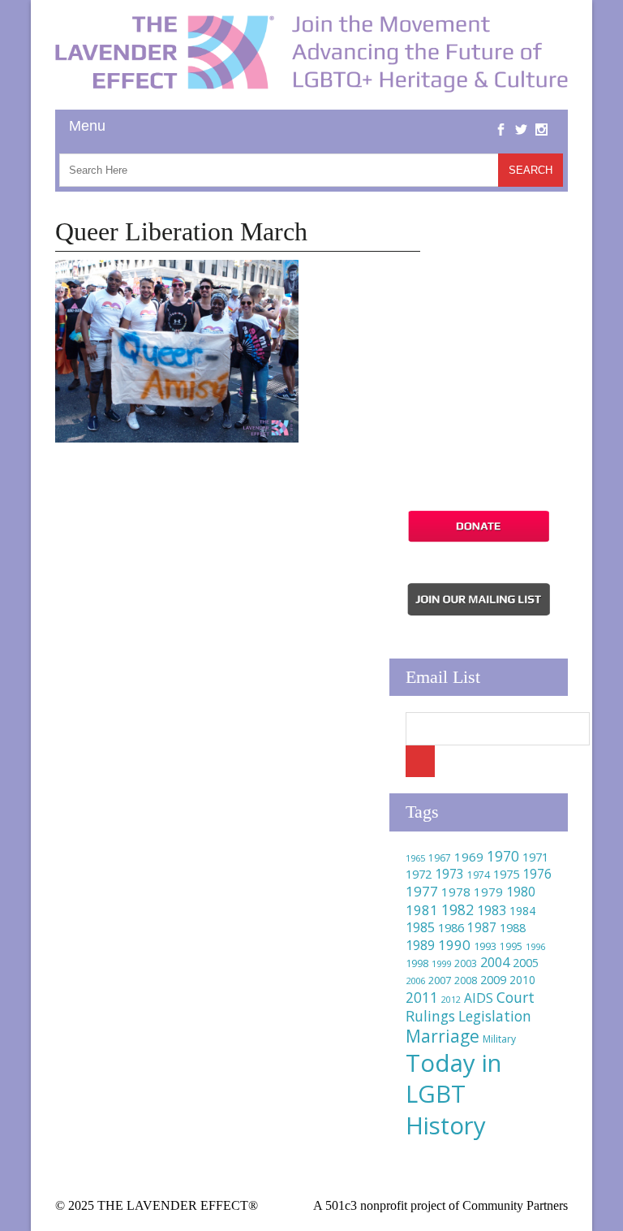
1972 (419, 874)
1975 (506, 874)
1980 (520, 892)
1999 (441, 963)
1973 (449, 874)
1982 (457, 909)
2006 (415, 980)
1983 (491, 910)
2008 (465, 980)
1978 (455, 891)
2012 (451, 999)
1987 (481, 927)
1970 (503, 856)
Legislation (494, 1016)
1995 (511, 946)
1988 (513, 927)
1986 (451, 927)
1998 (417, 963)
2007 (439, 980)
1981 (422, 910)
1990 (454, 944)
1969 (468, 857)
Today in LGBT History (453, 1094)
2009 (493, 979)
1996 (535, 946)
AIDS (478, 998)
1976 (537, 874)
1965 (415, 858)
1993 (485, 946)
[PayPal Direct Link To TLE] (479, 540)
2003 (465, 963)
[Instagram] (541, 117)
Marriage (442, 1036)
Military (499, 1039)
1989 (420, 945)
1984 (522, 910)
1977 (422, 891)
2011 (422, 997)
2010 (522, 979)
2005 (526, 962)
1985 (420, 927)
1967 (439, 858)
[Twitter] (521, 117)
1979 (488, 891)
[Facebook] (501, 117)
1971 (535, 857)
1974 (478, 875)
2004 (494, 962)
